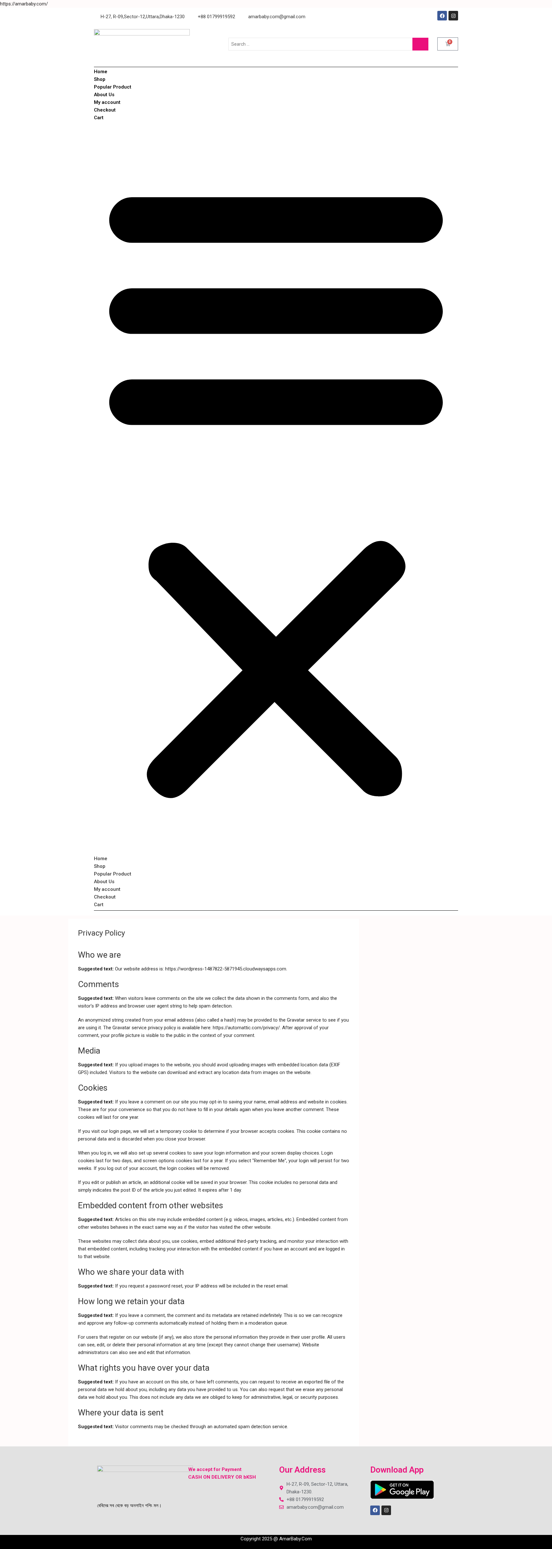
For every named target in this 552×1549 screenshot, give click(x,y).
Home (100, 71)
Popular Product (112, 87)
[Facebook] (442, 15)
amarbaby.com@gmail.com (276, 16)
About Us (104, 94)
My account (107, 102)
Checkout (105, 110)
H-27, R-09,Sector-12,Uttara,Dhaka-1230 (142, 16)
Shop (99, 79)
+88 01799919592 (215, 16)
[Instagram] (453, 15)
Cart (98, 118)
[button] (276, 488)
